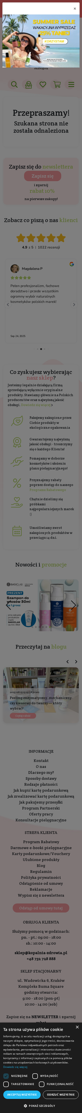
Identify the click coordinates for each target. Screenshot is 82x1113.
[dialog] (41, 1068)
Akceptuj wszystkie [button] (22, 1094)
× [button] (77, 1027)
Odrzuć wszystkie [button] (61, 1094)
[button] (41, 1106)
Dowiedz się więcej (15, 1067)
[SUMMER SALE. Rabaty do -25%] (41, 41)
